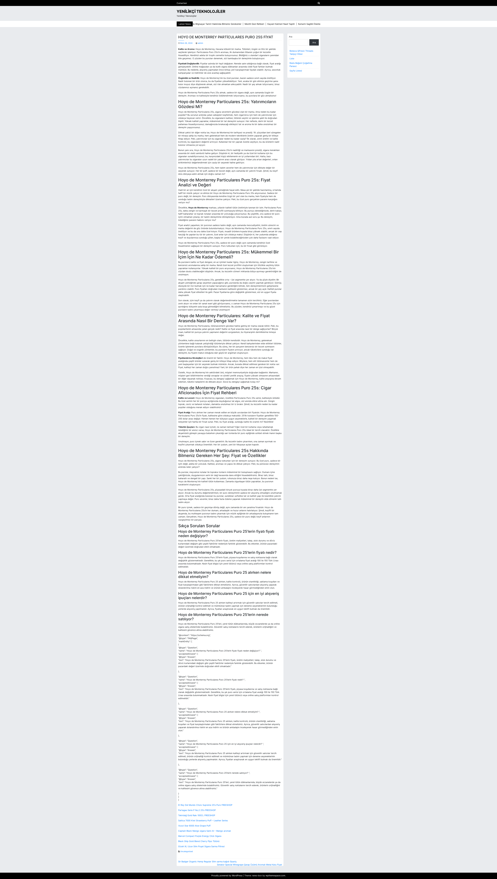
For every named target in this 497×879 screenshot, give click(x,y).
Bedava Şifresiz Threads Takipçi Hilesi (301, 52)
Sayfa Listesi (296, 70)
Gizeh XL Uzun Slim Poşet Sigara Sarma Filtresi (201, 846)
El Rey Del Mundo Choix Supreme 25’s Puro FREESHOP (205, 805)
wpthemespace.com (275, 875)
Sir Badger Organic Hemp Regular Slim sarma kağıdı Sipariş (207, 861)
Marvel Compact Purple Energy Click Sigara (199, 836)
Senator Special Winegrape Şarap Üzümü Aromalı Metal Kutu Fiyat (249, 864)
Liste (292, 58)
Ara (290, 36)
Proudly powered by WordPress (227, 875)
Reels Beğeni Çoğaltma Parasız (301, 64)
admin (200, 43)
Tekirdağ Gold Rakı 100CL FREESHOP (196, 815)
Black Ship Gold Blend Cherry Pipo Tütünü (198, 841)
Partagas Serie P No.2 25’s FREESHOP (197, 810)
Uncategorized (186, 851)
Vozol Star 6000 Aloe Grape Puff (194, 825)
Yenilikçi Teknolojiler (201, 11)
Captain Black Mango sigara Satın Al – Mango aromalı (204, 831)
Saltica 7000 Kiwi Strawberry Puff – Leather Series (203, 820)
